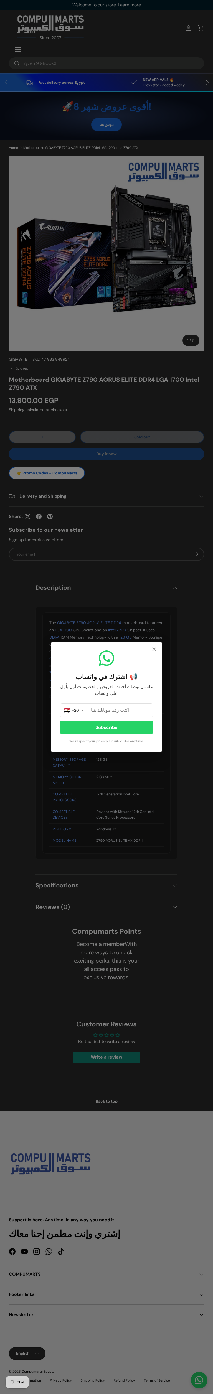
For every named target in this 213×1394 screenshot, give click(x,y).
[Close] (154, 650)
